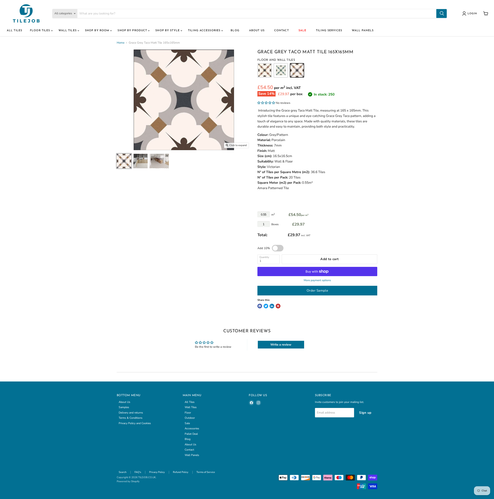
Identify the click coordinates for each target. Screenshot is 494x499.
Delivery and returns (131, 412)
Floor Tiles (40, 30)
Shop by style (168, 30)
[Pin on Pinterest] (278, 306)
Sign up (365, 412)
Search (122, 472)
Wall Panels (363, 30)
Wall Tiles (68, 30)
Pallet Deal (191, 434)
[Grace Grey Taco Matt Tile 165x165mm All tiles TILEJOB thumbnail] (124, 161)
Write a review (280, 345)
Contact (281, 30)
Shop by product (133, 30)
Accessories (192, 428)
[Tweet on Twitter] (266, 306)
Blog (235, 30)
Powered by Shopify (128, 481)
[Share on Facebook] (259, 306)
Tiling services (329, 30)
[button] (266, 103)
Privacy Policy (157, 472)
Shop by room (97, 30)
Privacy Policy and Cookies (135, 423)
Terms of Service (205, 472)
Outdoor (190, 418)
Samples (124, 407)
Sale (302, 30)
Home (120, 42)
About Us (257, 30)
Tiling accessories (204, 30)
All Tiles (14, 30)
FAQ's (137, 472)
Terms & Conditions (130, 418)
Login (472, 13)
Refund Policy (180, 472)
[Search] (441, 13)
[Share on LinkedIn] (272, 306)
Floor (188, 412)
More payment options (317, 280)
